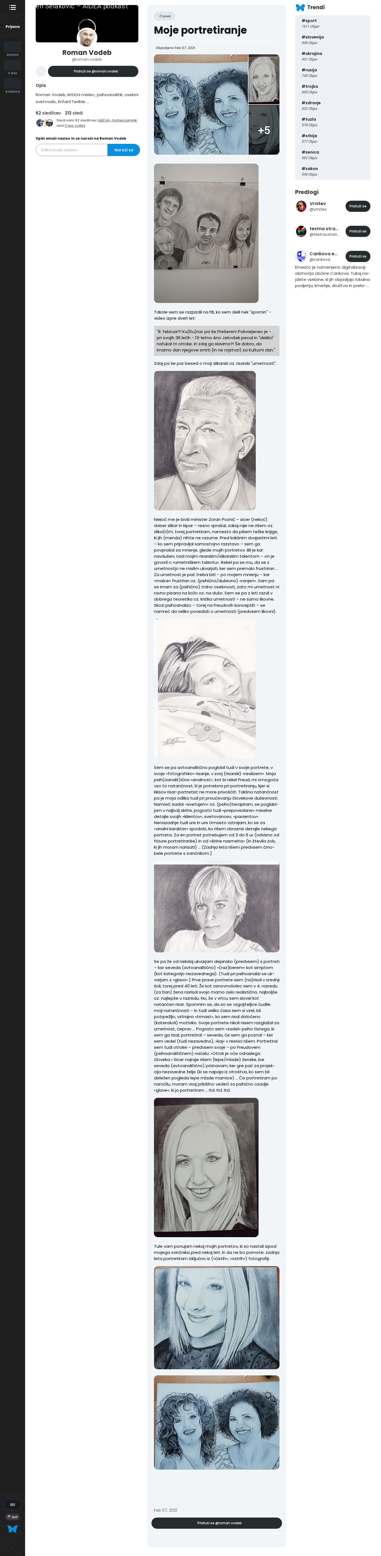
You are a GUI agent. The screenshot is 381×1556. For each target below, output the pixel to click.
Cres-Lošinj (74, 125)
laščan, (104, 120)
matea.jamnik (124, 120)
